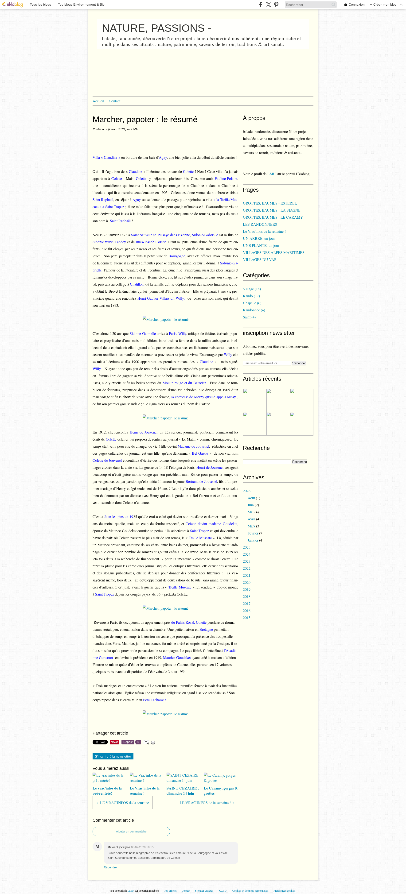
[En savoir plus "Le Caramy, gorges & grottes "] (254, 424)
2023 (246, 561)
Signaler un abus (204, 890)
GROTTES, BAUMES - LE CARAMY (273, 217)
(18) (252, 288)
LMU (271, 173)
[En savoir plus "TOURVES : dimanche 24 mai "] (278, 424)
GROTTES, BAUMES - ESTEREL (270, 203)
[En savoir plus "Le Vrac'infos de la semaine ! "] (278, 400)
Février (253, 532)
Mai (251, 511)
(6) (252, 302)
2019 (246, 589)
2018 (246, 596)
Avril (251, 518)
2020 (246, 582)
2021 (246, 575)
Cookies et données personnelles (250, 890)
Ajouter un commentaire (131, 831)
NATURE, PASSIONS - (156, 28)
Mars (251, 525)
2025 (246, 547)
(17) (251, 295)
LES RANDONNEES (260, 224)
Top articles (170, 890)
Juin (251, 504)
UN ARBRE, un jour (259, 238)
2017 (246, 603)
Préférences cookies (284, 890)
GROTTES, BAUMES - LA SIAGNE (272, 210)
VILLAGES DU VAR (260, 259)
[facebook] (261, 4)
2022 (246, 568)
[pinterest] (276, 4)
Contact (114, 100)
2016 (246, 610)
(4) (254, 309)
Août (251, 497)
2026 (246, 490)
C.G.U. (223, 890)
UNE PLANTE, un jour (261, 245)
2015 (246, 617)
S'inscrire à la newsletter (113, 756)
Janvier (253, 540)
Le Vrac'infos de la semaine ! (264, 231)
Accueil (98, 100)
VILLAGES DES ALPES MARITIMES (273, 252)
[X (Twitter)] (268, 4)
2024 (246, 554)
